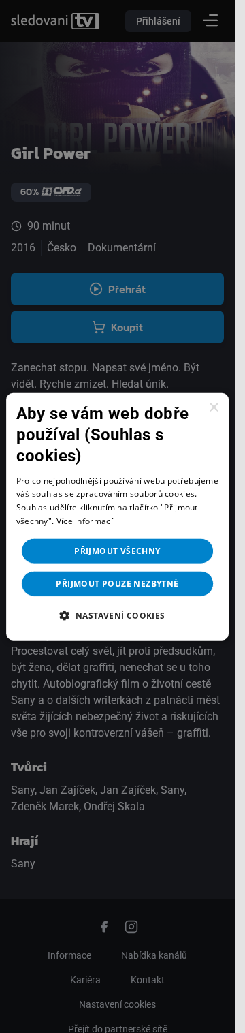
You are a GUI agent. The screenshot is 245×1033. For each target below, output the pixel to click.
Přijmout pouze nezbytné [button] (117, 583)
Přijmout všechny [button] (117, 550)
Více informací (84, 521)
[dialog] (117, 517)
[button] (117, 614)
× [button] (213, 408)
